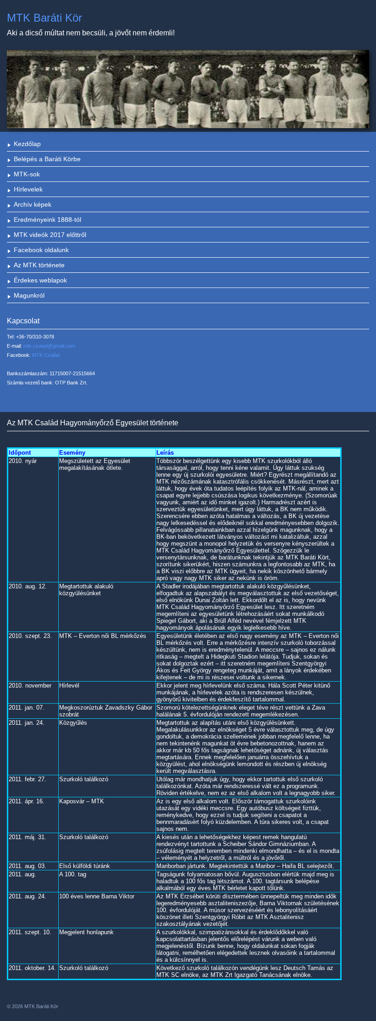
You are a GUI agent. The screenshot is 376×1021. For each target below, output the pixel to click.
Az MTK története (39, 265)
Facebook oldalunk (41, 250)
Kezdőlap (27, 143)
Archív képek (32, 204)
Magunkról (29, 295)
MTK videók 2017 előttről (50, 234)
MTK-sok (27, 174)
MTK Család (46, 355)
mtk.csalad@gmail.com (49, 346)
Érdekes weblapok (40, 280)
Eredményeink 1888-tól (47, 219)
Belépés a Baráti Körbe (47, 159)
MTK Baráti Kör (44, 17)
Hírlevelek (28, 189)
